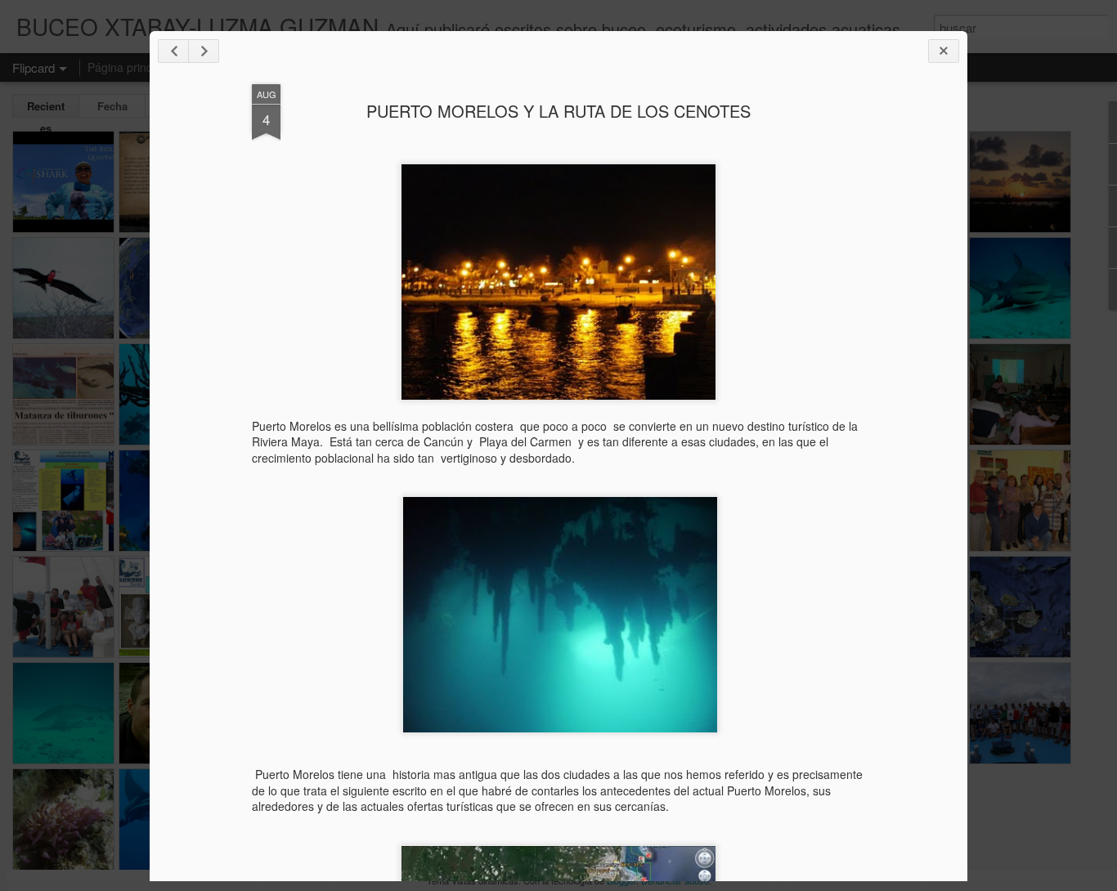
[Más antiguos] (203, 51)
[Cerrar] (943, 51)
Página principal (128, 67)
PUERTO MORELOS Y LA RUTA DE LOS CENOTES (558, 111)
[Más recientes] (173, 51)
